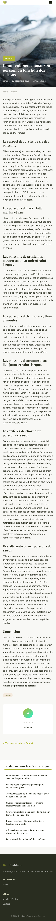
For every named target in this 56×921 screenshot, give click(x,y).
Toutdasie (15, 865)
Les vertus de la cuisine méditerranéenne (26, 839)
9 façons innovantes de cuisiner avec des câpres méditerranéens (25, 831)
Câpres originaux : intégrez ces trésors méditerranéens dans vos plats (24, 804)
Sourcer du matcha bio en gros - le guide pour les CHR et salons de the (28, 813)
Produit (9, 58)
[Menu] (50, 2)
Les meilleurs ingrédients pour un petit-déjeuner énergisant (25, 786)
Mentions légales (10, 899)
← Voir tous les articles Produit (18, 743)
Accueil (6, 92)
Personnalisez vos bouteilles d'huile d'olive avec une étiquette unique (26, 777)
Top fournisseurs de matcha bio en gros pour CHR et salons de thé (27, 795)
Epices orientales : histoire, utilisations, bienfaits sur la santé (25, 822)
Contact (6, 904)
